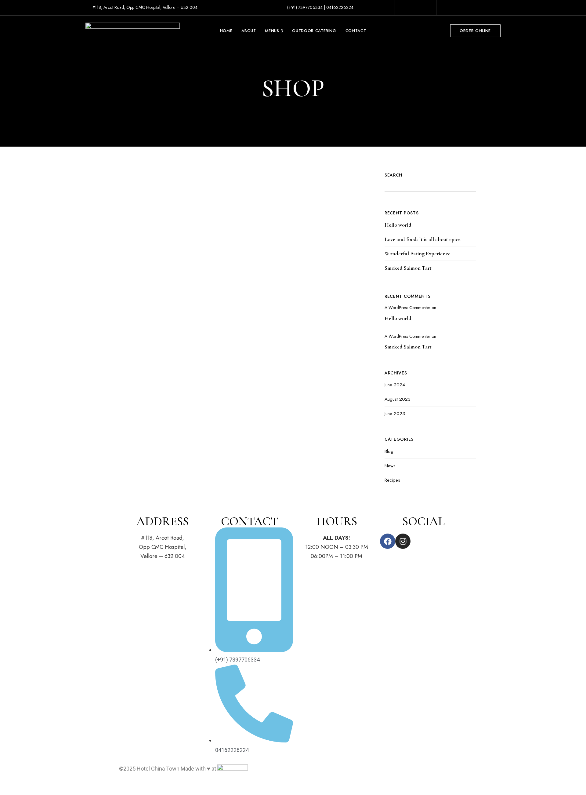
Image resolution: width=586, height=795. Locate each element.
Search (393, 175)
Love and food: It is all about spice (423, 239)
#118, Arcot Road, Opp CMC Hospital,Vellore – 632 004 (162, 547)
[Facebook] (387, 541)
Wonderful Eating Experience (417, 253)
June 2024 (395, 384)
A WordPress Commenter (407, 308)
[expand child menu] (281, 27)
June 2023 (395, 413)
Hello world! (399, 224)
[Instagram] (403, 541)
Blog (389, 451)
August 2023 (398, 399)
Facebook (479, 8)
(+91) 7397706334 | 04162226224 (319, 7)
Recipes (392, 480)
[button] (475, 30)
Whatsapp (499, 8)
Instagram (489, 8)
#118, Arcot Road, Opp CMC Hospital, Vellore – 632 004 (144, 7)
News (390, 465)
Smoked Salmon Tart (408, 267)
